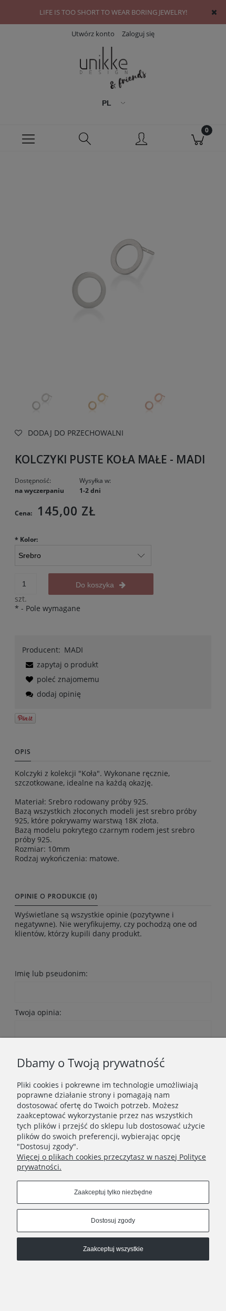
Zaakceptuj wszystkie (113, 1249)
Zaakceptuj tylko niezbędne (113, 1192)
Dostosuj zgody (113, 1220)
